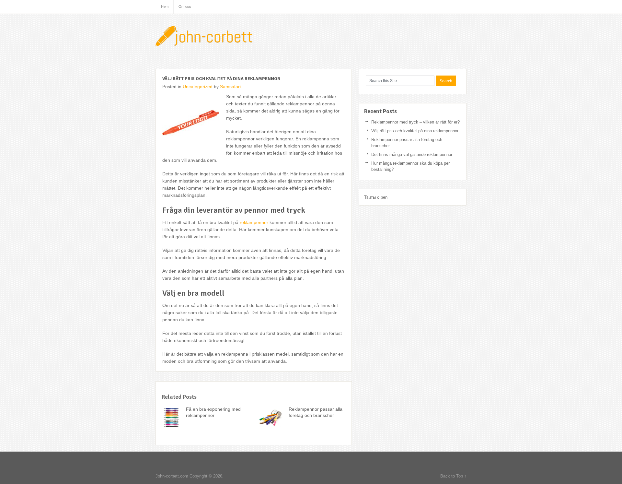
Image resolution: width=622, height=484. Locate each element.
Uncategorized (198, 86)
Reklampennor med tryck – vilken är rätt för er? (415, 122)
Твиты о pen (375, 197)
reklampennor (254, 222)
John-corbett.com (206, 37)
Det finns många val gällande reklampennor (411, 154)
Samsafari (230, 86)
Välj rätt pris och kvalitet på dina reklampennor (414, 130)
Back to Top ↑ (453, 476)
